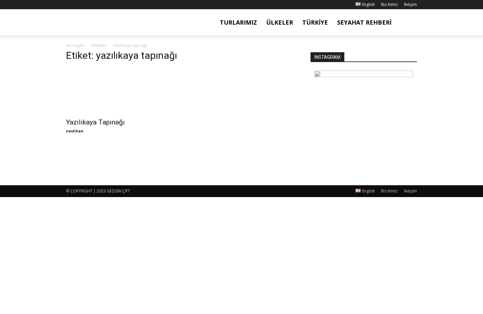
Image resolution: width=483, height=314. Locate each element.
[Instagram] (82, 4)
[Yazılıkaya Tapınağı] (119, 91)
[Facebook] (71, 4)
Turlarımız (238, 22)
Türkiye (315, 22)
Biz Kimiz (389, 4)
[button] (409, 23)
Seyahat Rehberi (364, 22)
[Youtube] (103, 4)
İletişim (410, 4)
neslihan (74, 130)
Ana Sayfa (75, 45)
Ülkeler (279, 22)
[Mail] (93, 4)
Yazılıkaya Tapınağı (95, 122)
